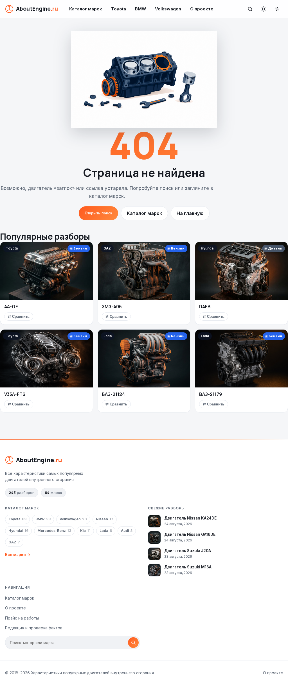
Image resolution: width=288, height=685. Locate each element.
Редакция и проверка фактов (33, 627)
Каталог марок (85, 9)
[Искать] (133, 642)
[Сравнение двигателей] (277, 9)
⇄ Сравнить (19, 316)
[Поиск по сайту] (250, 9)
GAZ (14, 542)
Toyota (118, 9)
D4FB (205, 306)
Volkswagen (168, 9)
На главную (190, 213)
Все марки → (17, 554)
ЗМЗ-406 (112, 306)
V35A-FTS (15, 394)
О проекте (201, 9)
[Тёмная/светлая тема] (263, 9)
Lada (106, 531)
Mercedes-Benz (54, 531)
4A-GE (11, 306)
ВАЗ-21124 (113, 394)
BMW (140, 9)
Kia (85, 531)
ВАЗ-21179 (210, 394)
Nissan (104, 519)
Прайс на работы (22, 618)
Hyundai (18, 531)
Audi (126, 531)
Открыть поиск (98, 213)
